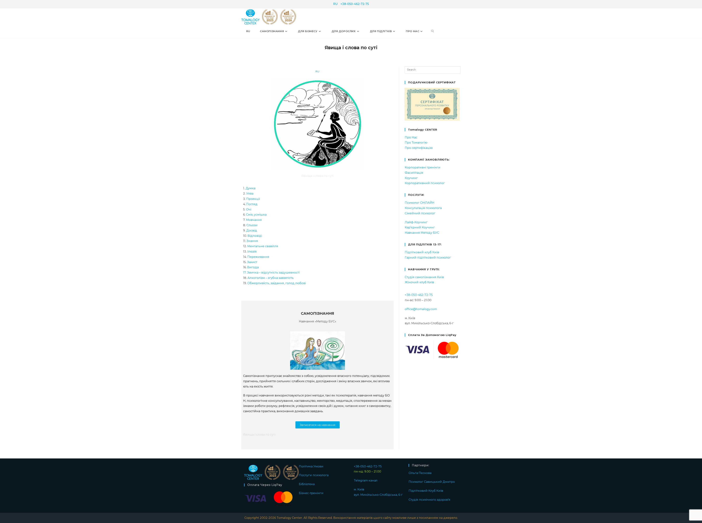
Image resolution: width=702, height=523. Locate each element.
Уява (249, 193)
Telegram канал (366, 480)
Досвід (251, 230)
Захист (252, 262)
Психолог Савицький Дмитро (432, 482)
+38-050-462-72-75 (354, 4)
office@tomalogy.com (421, 309)
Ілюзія (252, 251)
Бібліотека (307, 484)
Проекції (253, 199)
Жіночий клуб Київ (419, 282)
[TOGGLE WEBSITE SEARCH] (433, 31)
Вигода (253, 267)
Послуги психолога (314, 475)
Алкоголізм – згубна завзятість (271, 278)
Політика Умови (311, 466)
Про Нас (411, 137)
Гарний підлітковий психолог (428, 257)
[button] (317, 424)
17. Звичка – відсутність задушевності (271, 272)
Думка (250, 188)
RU (335, 4)
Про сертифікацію (419, 148)
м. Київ (359, 489)
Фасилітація (414, 172)
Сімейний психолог (420, 213)
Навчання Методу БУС (422, 232)
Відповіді (255, 236)
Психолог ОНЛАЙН (419, 202)
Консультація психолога (423, 208)
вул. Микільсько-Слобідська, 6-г (378, 494)
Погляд (252, 204)
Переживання (258, 257)
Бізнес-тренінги (311, 493)
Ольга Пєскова (420, 473)
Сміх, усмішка (256, 214)
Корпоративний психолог (425, 183)
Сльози (252, 225)
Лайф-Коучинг (416, 222)
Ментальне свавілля (262, 246)
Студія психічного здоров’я (429, 499)
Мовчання (254, 220)
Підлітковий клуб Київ (422, 252)
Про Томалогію (416, 142)
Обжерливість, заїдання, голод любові (276, 283)
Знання (252, 241)
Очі (248, 209)
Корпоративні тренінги (422, 167)
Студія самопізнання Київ (424, 277)
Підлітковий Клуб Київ (426, 490)
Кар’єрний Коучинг (420, 227)
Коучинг (411, 178)
